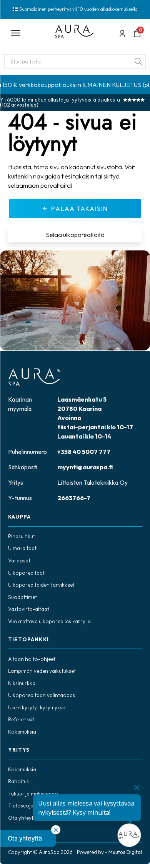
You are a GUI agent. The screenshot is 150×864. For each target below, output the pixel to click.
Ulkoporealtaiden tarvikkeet (41, 585)
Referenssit (21, 719)
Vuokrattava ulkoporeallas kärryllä (49, 621)
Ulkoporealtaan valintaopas (41, 695)
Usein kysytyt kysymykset (37, 707)
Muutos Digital (125, 852)
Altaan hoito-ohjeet (31, 659)
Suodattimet (22, 597)
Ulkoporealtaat (26, 573)
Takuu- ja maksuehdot (34, 794)
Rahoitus (18, 781)
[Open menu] (27, 33)
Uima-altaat (22, 548)
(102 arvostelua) (19, 104)
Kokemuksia (22, 732)
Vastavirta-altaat (28, 609)
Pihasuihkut (21, 536)
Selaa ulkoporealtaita (75, 235)
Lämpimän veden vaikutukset (42, 671)
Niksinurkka (21, 683)
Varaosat (19, 560)
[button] (28, 838)
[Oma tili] (122, 33)
